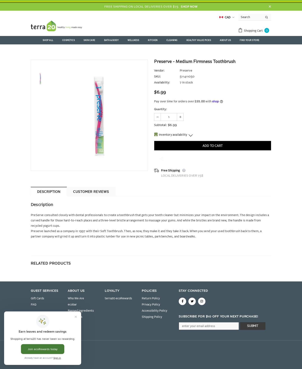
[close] (270, 7)
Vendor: (159, 70)
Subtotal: (160, 125)
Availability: (162, 82)
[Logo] (56, 27)
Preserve (186, 70)
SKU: (157, 76)
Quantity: (160, 109)
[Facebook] (182, 301)
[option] (99, 115)
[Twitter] (192, 301)
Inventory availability (173, 134)
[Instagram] (201, 301)
